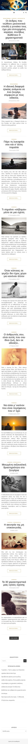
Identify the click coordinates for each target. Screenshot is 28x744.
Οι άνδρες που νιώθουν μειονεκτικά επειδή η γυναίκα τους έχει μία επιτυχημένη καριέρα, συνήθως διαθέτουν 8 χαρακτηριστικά (14, 29)
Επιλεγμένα (7, 18)
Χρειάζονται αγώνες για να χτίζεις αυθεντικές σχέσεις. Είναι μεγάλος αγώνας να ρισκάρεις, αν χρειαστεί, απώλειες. (13, 680)
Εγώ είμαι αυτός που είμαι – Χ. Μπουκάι (12, 697)
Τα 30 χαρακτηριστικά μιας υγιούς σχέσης (14, 583)
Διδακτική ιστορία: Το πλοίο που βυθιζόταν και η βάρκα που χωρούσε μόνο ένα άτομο (13, 690)
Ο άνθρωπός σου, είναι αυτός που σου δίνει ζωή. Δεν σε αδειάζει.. (14, 338)
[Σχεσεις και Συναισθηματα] (14, 5)
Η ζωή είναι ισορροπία (7, 700)
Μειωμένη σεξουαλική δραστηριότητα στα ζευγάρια (14, 467)
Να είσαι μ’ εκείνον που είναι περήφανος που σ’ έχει (14, 408)
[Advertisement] (14, 714)
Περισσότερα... (14, 75)
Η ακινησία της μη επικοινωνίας (14, 526)
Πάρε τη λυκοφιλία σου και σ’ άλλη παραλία (14, 144)
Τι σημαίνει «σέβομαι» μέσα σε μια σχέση (14, 211)
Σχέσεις (14, 18)
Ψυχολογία (21, 18)
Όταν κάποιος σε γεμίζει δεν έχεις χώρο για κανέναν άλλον (14, 273)
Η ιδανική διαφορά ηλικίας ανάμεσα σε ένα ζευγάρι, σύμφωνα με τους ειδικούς (14, 92)
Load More (14, 638)
